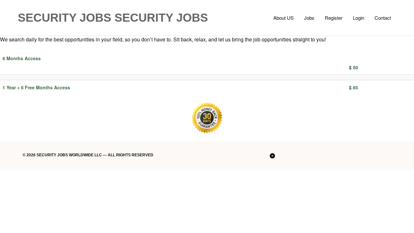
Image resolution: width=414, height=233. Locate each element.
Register (334, 17)
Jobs (309, 17)
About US (283, 17)
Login (358, 17)
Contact (383, 17)
